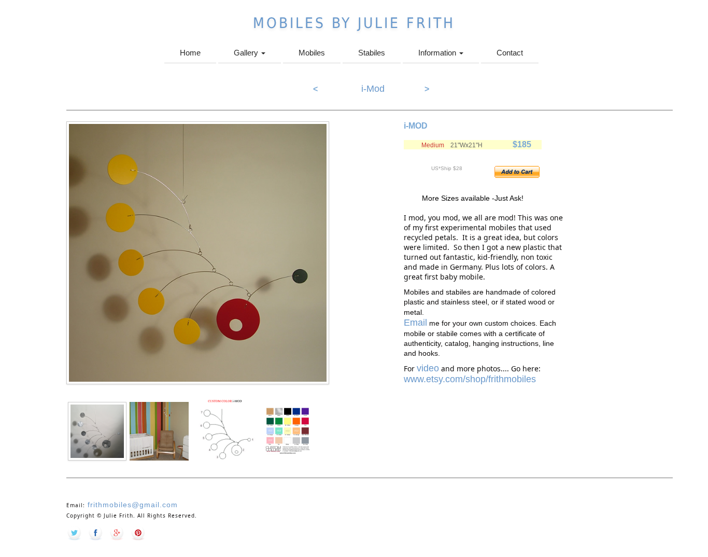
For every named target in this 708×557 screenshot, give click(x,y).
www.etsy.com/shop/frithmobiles (470, 379)
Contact (510, 52)
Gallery (247, 52)
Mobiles (312, 52)
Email (415, 322)
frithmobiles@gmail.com (131, 504)
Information (438, 52)
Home (190, 52)
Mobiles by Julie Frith (354, 23)
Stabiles (371, 52)
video (428, 368)
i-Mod (373, 88)
